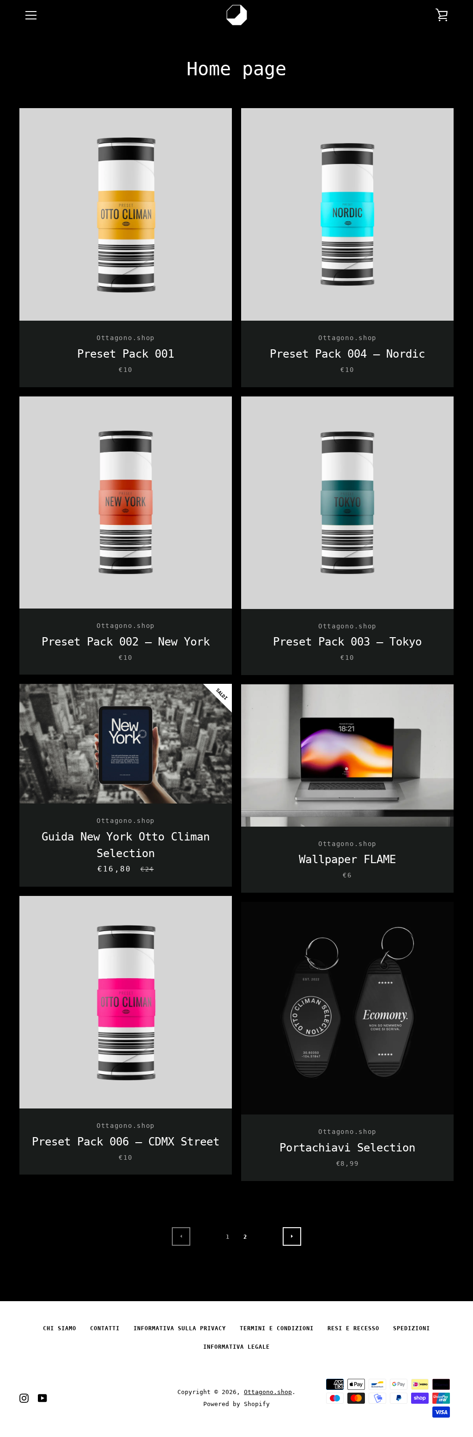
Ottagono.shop (268, 1391)
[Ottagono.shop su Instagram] (24, 1397)
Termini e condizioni (277, 1328)
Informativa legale (236, 1347)
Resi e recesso (353, 1328)
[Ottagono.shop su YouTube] (42, 1397)
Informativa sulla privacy (179, 1328)
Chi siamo (59, 1328)
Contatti (105, 1328)
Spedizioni (411, 1328)
